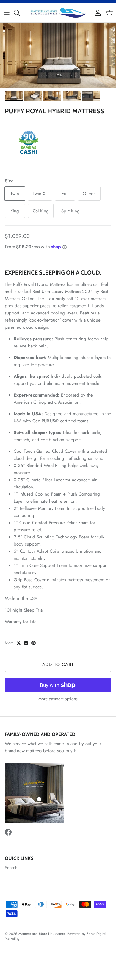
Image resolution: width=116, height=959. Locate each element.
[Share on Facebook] (26, 643)
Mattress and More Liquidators (41, 933)
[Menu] (6, 12)
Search (11, 867)
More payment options (58, 698)
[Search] (19, 12)
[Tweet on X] (18, 643)
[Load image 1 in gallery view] (58, 55)
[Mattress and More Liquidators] (58, 12)
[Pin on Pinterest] (33, 643)
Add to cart (58, 664)
